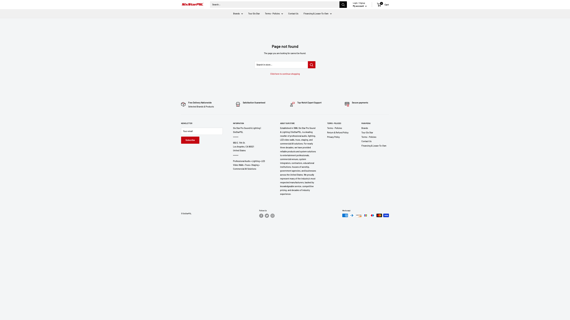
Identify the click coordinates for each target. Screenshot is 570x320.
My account (358, 6)
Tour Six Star (254, 13)
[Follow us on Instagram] (272, 216)
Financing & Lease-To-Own (316, 13)
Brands (236, 13)
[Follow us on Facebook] (261, 216)
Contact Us (293, 13)
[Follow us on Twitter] (267, 216)
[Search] (343, 4)
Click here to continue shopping (285, 74)
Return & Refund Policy (338, 132)
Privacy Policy (333, 137)
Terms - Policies (272, 13)
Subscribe (190, 140)
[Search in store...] (311, 64)
